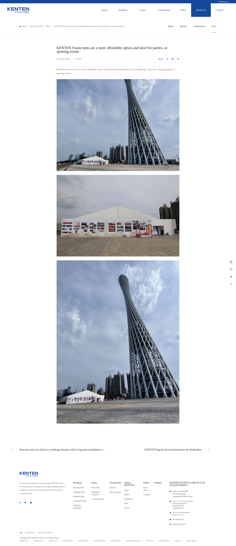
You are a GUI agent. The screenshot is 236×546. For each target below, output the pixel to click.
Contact (220, 10)
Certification (199, 26)
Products (123, 10)
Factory (127, 508)
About (170, 26)
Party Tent (149, 541)
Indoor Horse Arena (45, 533)
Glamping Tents (79, 492)
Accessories (116, 482)
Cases (143, 10)
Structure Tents (78, 488)
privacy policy (191, 541)
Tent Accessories (115, 492)
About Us (201, 10)
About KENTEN (36, 26)
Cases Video (145, 489)
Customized (164, 10)
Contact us (224, 1)
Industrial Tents (78, 496)
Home (104, 10)
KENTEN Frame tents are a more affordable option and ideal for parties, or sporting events (88, 26)
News (48, 26)
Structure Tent (115, 541)
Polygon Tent (68, 541)
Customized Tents (79, 501)
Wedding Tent (83, 541)
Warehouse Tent (99, 541)
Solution (113, 488)
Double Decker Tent (133, 541)
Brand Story (24, 541)
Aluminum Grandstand (77, 506)
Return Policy (39, 541)
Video (183, 10)
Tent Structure (30, 533)
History (183, 26)
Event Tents (95, 488)
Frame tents (71, 69)
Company (146, 495)
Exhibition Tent (164, 541)
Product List (53, 541)
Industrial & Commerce (95, 493)
